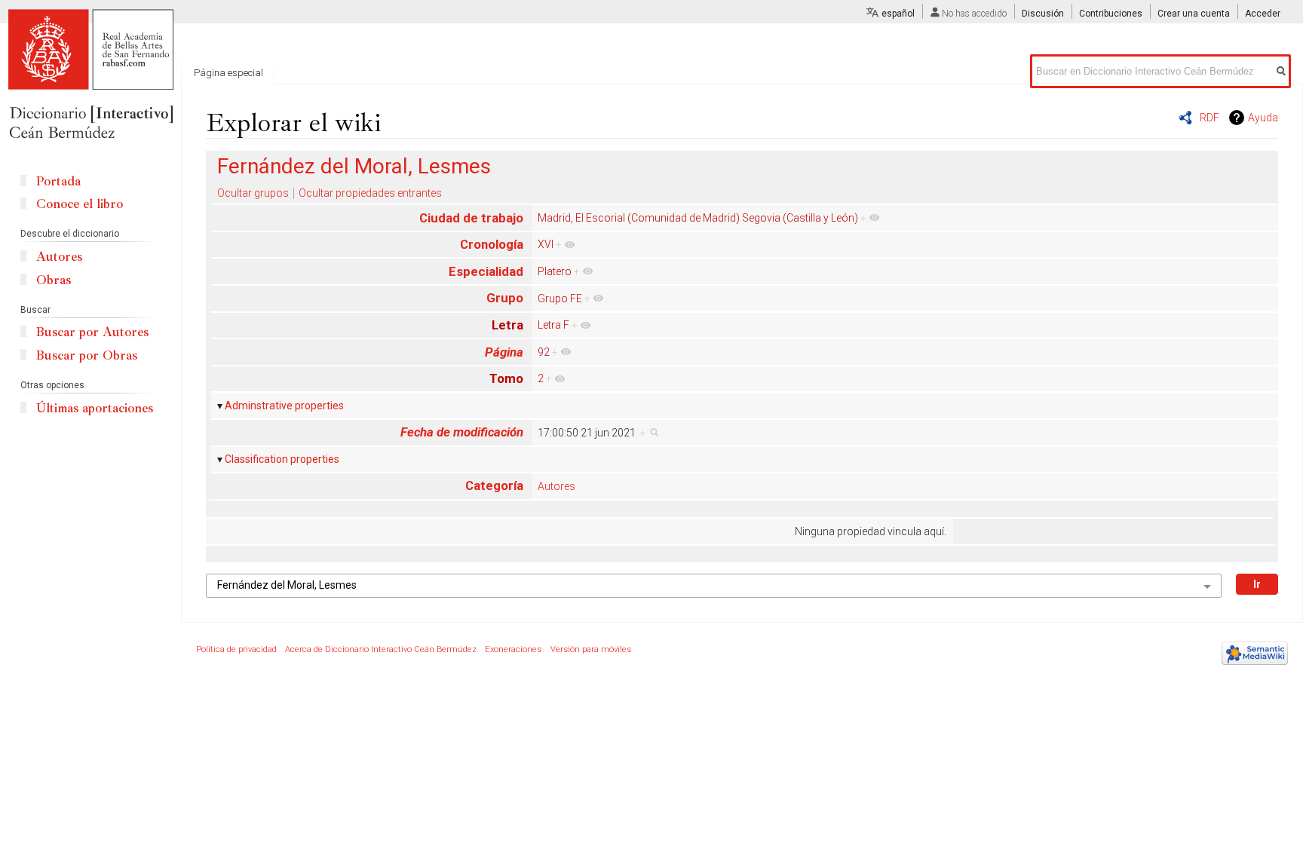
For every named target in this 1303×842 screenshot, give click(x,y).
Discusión (1043, 13)
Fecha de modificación (461, 431)
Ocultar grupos (253, 193)
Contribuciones (1110, 13)
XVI (545, 244)
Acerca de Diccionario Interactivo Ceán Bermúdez (381, 649)
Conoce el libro (79, 203)
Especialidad (486, 271)
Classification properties (282, 459)
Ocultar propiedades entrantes (370, 193)
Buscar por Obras (86, 355)
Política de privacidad (236, 649)
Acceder (1262, 13)
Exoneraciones (513, 649)
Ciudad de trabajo (471, 217)
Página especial (228, 72)
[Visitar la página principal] (90, 75)
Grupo (504, 297)
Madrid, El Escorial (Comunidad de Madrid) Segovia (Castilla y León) (698, 218)
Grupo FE (560, 298)
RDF (1209, 118)
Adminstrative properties (284, 406)
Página (504, 352)
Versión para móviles (590, 649)
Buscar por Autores (92, 332)
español (898, 13)
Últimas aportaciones (94, 408)
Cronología (491, 244)
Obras (53, 280)
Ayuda (1263, 118)
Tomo (506, 378)
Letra (507, 324)
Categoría (494, 485)
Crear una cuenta (1193, 13)
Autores (556, 486)
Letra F (553, 325)
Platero (555, 271)
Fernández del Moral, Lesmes (354, 166)
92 (544, 352)
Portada (58, 181)
